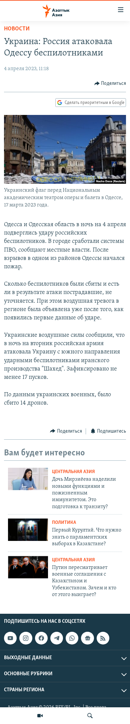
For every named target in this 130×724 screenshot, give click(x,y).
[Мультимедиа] (40, 715)
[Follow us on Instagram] (25, 638)
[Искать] (90, 715)
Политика (64, 522)
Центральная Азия (73, 471)
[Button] (110, 83)
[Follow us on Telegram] (56, 638)
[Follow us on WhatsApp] (72, 638)
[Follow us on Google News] (87, 638)
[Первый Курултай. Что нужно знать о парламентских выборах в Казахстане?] (28, 530)
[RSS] (103, 638)
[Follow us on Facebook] (41, 638)
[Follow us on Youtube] (10, 638)
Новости (17, 29)
